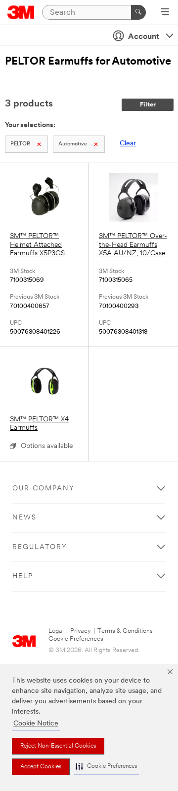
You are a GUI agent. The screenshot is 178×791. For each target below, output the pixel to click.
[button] (106, 766)
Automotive (72, 144)
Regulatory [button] (39, 547)
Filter (148, 105)
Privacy (80, 631)
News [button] (24, 517)
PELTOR (20, 144)
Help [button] (22, 576)
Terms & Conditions (125, 631)
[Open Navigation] (165, 13)
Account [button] (143, 37)
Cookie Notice (35, 723)
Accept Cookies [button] (40, 767)
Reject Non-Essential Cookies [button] (58, 746)
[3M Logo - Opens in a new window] (21, 12)
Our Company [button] (43, 488)
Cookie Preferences (75, 639)
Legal (56, 631)
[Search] (138, 12)
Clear (128, 143)
